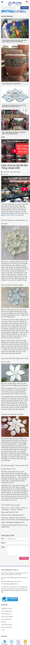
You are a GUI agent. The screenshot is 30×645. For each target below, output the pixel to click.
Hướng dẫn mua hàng (6, 608)
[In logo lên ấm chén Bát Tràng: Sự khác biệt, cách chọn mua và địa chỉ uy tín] (15, 95)
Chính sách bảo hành (6, 619)
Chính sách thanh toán (6, 624)
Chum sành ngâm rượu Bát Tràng (11, 83)
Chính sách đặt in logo (6, 611)
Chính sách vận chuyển (7, 616)
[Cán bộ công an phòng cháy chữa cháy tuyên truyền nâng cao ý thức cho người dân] (15, 28)
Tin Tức (3, 630)
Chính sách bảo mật (6, 613)
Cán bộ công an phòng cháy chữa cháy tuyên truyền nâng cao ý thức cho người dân (14, 40)
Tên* (2, 538)
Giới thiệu (3, 622)
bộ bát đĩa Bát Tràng (11, 215)
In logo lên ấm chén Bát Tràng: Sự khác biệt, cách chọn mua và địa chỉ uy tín (14, 105)
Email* (3, 542)
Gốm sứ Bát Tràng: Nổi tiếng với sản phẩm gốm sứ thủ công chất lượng (13, 132)
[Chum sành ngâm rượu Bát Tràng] (15, 63)
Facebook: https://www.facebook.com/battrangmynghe (14, 587)
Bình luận (5, 174)
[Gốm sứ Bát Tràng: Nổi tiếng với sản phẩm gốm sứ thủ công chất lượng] (15, 120)
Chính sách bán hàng (6, 627)
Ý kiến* (3, 547)
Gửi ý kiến (24, 558)
